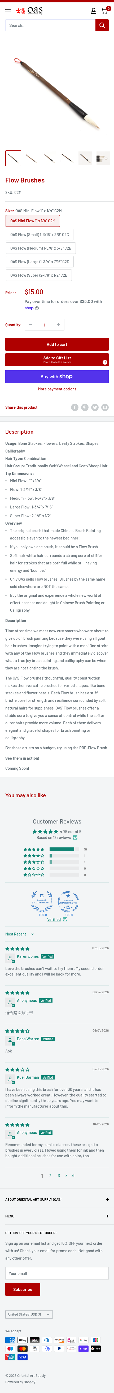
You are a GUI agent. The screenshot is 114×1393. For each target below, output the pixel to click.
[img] (17, 948)
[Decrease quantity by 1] (30, 324)
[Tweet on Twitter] (95, 407)
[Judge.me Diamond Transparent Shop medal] (68, 901)
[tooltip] (105, 362)
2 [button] (50, 1175)
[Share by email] (105, 407)
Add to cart (57, 344)
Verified (54, 919)
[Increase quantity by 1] (58, 324)
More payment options (57, 388)
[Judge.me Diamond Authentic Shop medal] (41, 901)
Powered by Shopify (20, 1382)
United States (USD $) (24, 1314)
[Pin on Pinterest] (85, 407)
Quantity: (13, 324)
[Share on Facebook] (74, 407)
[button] (57, 359)
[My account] (93, 11)
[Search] (102, 25)
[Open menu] (8, 11)
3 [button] (59, 1175)
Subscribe (22, 1289)
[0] (104, 11)
